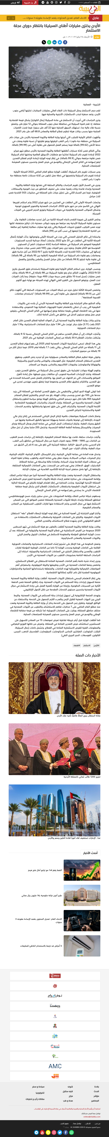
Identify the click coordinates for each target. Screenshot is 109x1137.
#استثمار (86, 645)
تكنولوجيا (40, 1093)
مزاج (71, 1096)
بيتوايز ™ (66, 1127)
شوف (70, 1086)
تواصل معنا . (76, 1123)
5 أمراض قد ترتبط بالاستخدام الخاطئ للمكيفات (41, 946)
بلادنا (96, 1086)
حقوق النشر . (64, 1123)
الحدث (96, 1091)
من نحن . (97, 1123)
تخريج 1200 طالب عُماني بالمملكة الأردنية (82, 777)
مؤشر (97, 37)
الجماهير (95, 1101)
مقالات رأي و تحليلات (35, 1099)
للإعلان (14, 3)
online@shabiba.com (91, 1117)
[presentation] (13, 18)
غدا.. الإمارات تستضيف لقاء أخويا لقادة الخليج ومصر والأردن (74, 838)
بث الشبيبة (28, 3)
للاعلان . (88, 1123)
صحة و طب (68, 1101)
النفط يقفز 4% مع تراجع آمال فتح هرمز (45, 870)
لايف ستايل (68, 1091)
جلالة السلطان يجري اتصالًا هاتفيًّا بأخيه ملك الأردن (78, 715)
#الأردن (96, 645)
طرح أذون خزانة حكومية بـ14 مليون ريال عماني (42, 895)
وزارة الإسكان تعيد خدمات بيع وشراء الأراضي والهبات (56, 18)
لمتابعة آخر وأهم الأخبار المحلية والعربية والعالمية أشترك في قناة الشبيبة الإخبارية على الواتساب (67, 1109)
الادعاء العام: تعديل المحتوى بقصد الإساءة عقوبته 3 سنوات (38, 920)
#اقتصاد (77, 645)
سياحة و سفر (38, 1086)
